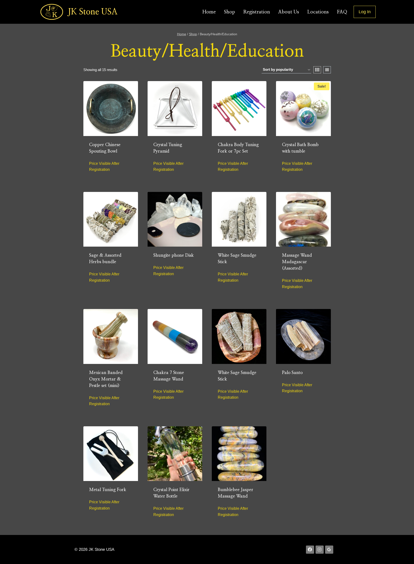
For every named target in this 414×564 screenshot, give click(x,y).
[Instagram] (320, 550)
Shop (229, 12)
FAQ (342, 12)
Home (209, 12)
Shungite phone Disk (173, 255)
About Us (288, 12)
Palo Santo (292, 373)
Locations (318, 12)
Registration (256, 12)
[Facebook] (310, 550)
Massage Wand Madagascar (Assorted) (297, 262)
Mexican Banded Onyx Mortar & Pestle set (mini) (106, 379)
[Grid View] (317, 69)
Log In (365, 11)
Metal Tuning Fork (107, 490)
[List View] (327, 69)
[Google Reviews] (329, 550)
